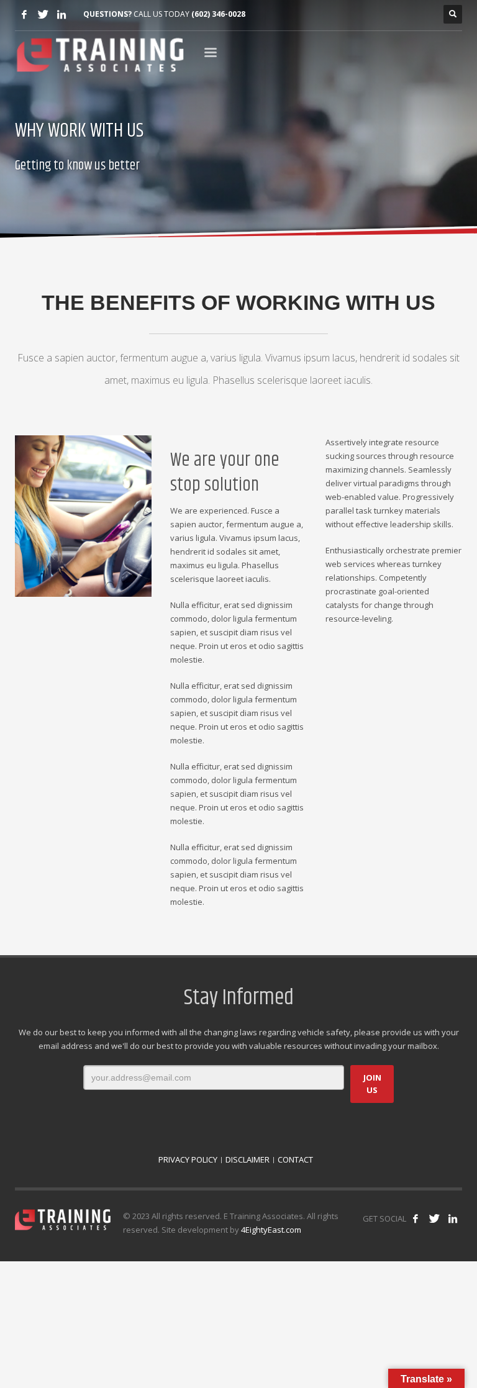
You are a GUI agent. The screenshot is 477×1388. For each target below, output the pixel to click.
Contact (295, 1159)
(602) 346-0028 (218, 14)
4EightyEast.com (271, 1229)
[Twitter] (43, 14)
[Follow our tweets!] (434, 1218)
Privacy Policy (187, 1159)
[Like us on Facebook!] (415, 1218)
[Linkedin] (61, 14)
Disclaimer (247, 1159)
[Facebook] (24, 14)
